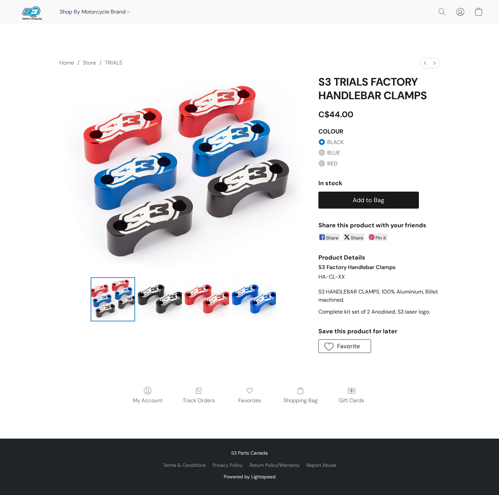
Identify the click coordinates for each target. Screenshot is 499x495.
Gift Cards (351, 400)
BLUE (333, 152)
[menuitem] (425, 63)
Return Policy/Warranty (275, 465)
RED (332, 163)
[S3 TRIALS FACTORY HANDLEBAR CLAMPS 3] (254, 299)
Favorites (249, 400)
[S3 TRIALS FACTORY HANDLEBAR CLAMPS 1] (160, 299)
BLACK (335, 142)
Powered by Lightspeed (250, 477)
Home (66, 62)
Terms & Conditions (184, 465)
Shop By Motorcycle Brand (93, 11)
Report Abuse (321, 465)
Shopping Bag (300, 400)
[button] (31, 11)
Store (89, 62)
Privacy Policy (227, 465)
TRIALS (113, 62)
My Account (148, 400)
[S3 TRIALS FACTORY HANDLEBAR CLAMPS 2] (207, 299)
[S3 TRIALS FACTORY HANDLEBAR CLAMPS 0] (113, 299)
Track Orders (199, 400)
